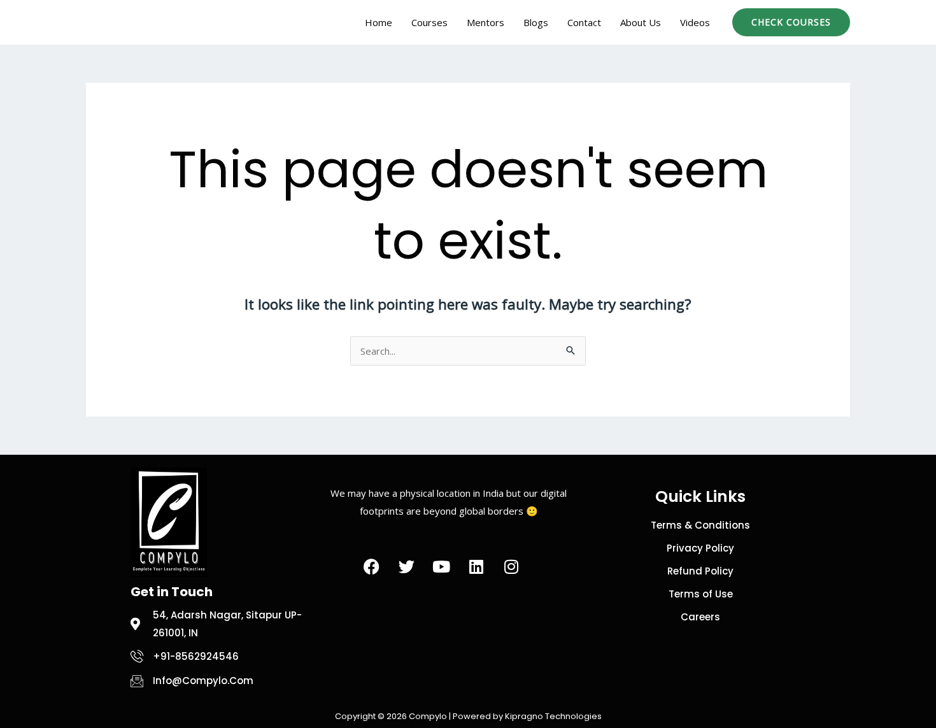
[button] (791, 22)
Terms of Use (701, 594)
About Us (640, 22)
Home (378, 22)
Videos (695, 22)
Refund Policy (700, 571)
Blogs (535, 22)
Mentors (485, 22)
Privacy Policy (700, 548)
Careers (700, 617)
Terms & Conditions (700, 525)
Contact (584, 22)
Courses (429, 22)
